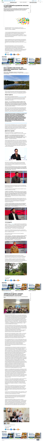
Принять (38, 439)
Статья (3, 2)
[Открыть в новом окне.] (7, 54)
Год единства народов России (7, 292)
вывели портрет (12, 223)
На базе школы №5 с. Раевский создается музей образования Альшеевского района (33, 2)
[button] (28, 415)
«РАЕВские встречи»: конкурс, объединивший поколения (13, 2)
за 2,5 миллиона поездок (21, 96)
